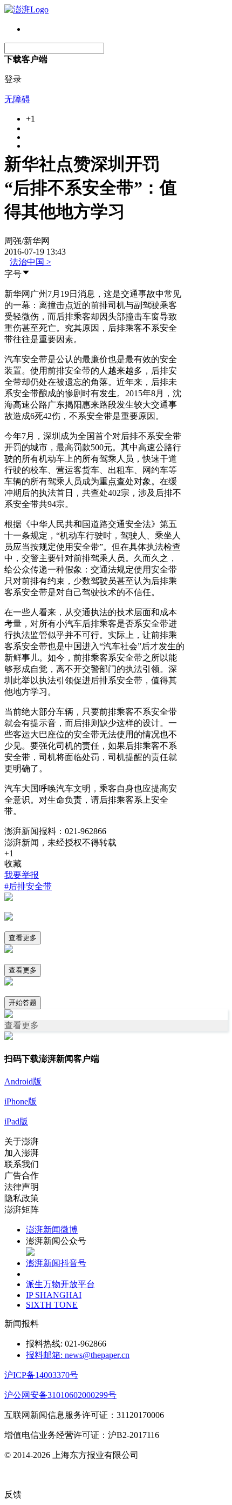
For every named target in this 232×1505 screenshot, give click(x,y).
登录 (13, 79)
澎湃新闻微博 (52, 1229)
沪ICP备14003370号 (41, 1375)
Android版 (23, 1081)
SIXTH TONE (52, 1304)
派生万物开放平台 (60, 1284)
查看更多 (23, 938)
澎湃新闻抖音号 (56, 1263)
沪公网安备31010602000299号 (60, 1395)
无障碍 (17, 99)
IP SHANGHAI (53, 1295)
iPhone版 (20, 1101)
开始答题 (23, 1002)
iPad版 (16, 1121)
